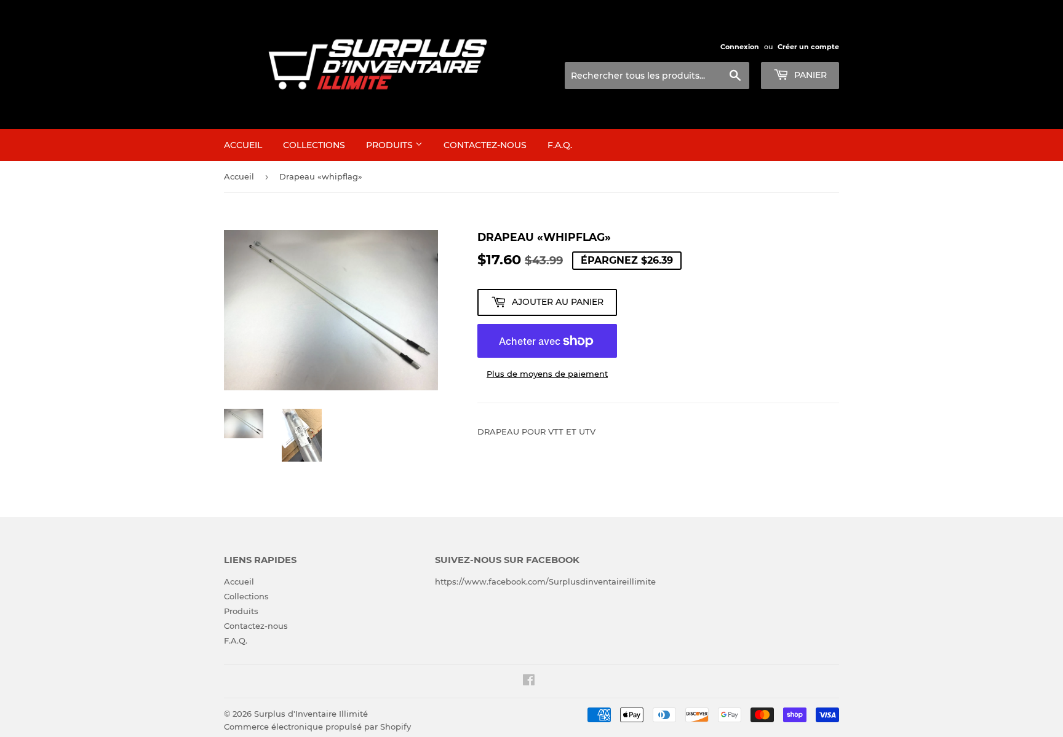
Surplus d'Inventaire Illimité (311, 714)
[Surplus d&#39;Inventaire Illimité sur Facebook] (528, 682)
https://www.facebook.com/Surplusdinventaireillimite (545, 581)
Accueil (243, 145)
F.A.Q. (559, 145)
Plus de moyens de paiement (547, 374)
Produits (390, 145)
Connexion (739, 46)
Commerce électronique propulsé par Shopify (317, 726)
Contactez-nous (485, 145)
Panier (809, 75)
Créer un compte (808, 46)
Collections (314, 145)
